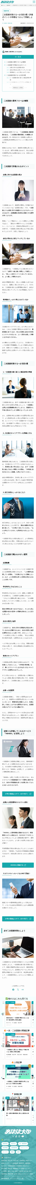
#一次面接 (21, 1168)
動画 (12, 1152)
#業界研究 (21, 1163)
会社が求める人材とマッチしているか (20, 70)
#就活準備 (10, 1174)
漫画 (18, 1152)
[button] (13, 990)
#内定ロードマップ (6, 1163)
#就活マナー (29, 1160)
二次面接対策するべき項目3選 (16, 75)
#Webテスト (26, 1166)
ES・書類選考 (23, 1143)
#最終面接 (27, 1163)
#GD (30, 1171)
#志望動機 (15, 1163)
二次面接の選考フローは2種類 (16, 62)
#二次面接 (4, 23)
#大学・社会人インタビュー (21, 1174)
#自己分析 (16, 1160)
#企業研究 (22, 1160)
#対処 (31, 1174)
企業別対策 (14, 1147)
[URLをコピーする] (23, 989)
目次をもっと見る (18, 87)
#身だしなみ (11, 1171)
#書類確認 (15, 1168)
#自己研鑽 (4, 1168)
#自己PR (10, 1160)
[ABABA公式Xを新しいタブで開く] (13, 1136)
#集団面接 (4, 1174)
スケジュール (24, 1147)
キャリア (5, 1152)
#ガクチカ (4, 1166)
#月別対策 (19, 1166)
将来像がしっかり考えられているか (20, 72)
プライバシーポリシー (16, 1178)
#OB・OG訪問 (19, 1171)
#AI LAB (26, 1171)
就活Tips (13, 1143)
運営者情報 (4, 1178)
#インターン (28, 1168)
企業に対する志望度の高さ (17, 67)
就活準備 (5, 1147)
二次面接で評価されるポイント (16, 65)
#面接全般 (10, 23)
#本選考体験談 (11, 1166)
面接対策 (6, 11)
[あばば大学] (7, 2)
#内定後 (10, 1168)
